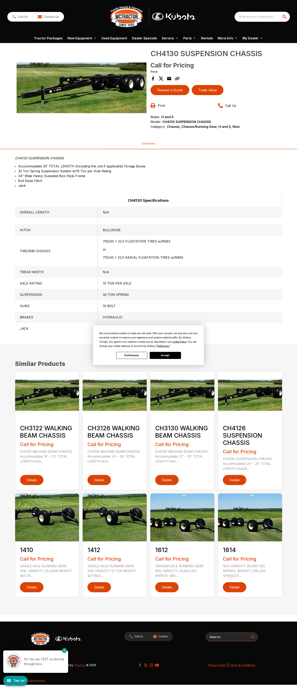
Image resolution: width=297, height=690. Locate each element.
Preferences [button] (163, 345)
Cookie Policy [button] (179, 341)
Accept (165, 355)
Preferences (131, 355)
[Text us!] (15, 681)
